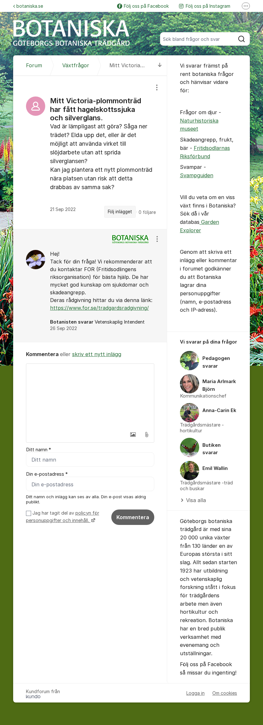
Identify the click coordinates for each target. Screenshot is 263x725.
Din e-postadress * (47, 474)
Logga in (195, 693)
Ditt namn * (38, 450)
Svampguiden (196, 175)
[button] (133, 434)
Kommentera (132, 517)
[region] (90, 152)
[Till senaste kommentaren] (159, 65)
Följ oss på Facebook (146, 6)
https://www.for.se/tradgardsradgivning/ (99, 308)
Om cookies (224, 693)
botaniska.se (29, 6)
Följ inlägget (120, 211)
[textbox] (90, 396)
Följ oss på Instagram (208, 6)
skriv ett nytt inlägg (96, 354)
